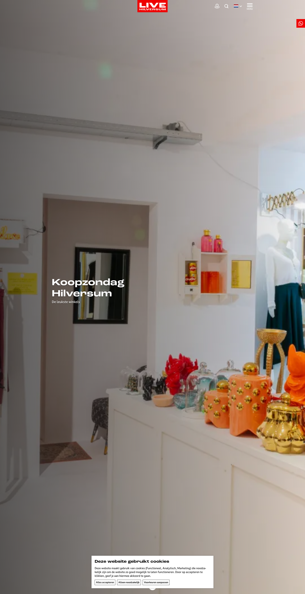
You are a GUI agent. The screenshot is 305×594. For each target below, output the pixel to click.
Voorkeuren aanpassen (156, 582)
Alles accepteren (105, 582)
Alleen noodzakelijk (129, 582)
